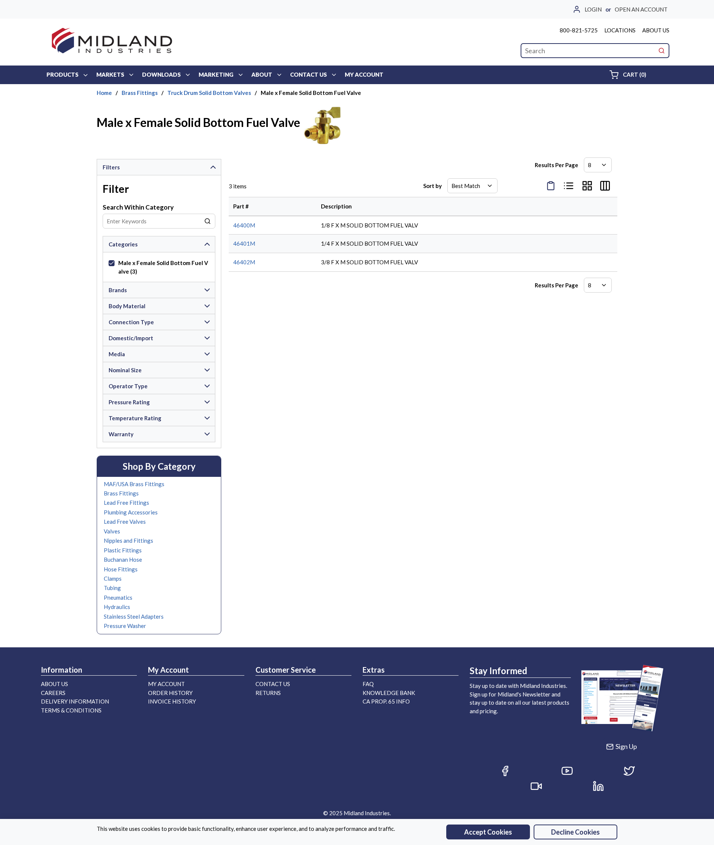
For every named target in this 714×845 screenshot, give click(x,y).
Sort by (432, 185)
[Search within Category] (207, 221)
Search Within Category (138, 207)
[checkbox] (112, 263)
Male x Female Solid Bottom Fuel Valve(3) (163, 267)
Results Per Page (556, 165)
